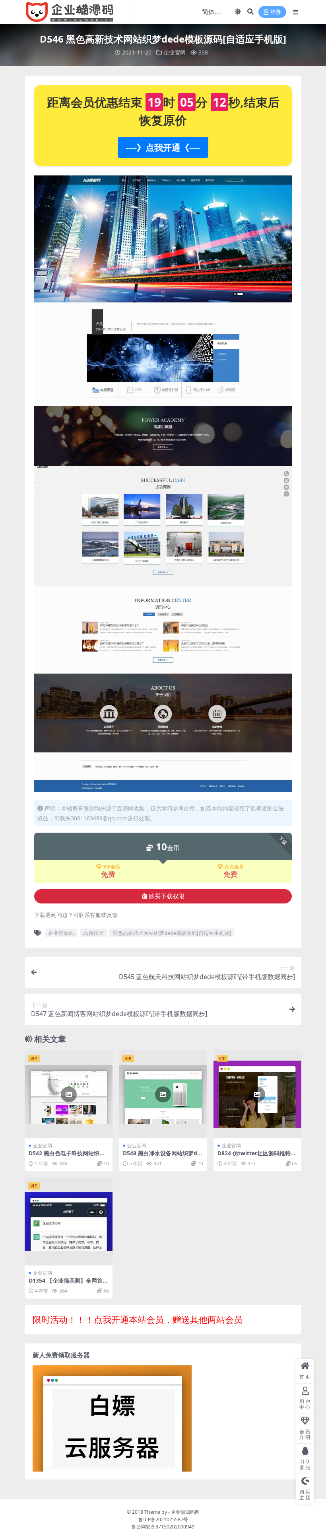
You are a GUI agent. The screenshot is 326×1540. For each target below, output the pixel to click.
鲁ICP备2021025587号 (163, 1519)
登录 (275, 12)
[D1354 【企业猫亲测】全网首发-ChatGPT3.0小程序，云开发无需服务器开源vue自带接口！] (69, 1221)
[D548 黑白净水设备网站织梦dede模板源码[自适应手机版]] (163, 1094)
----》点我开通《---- (163, 147)
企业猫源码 (61, 932)
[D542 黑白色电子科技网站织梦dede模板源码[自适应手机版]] (69, 1094)
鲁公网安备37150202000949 (163, 1526)
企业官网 (174, 52)
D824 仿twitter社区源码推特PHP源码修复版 (255, 1156)
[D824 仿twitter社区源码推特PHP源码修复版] (257, 1094)
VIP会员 (111, 867)
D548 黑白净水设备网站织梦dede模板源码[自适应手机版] (161, 1156)
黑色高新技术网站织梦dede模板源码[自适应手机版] (172, 932)
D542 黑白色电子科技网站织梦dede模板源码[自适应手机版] (69, 1156)
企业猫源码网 (185, 1512)
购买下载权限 (166, 896)
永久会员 (234, 867)
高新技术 (93, 932)
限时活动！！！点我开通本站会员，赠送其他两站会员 (138, 1319)
